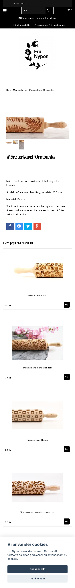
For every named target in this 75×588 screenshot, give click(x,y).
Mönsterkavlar (21, 90)
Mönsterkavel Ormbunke (41, 90)
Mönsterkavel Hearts (37, 440)
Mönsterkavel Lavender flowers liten (37, 512)
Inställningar (37, 578)
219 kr (8, 522)
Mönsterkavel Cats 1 (37, 295)
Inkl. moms (20, 3)
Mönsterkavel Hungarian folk (37, 367)
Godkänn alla (37, 569)
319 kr (8, 305)
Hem (9, 90)
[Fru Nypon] (37, 53)
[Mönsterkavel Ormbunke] (37, 118)
